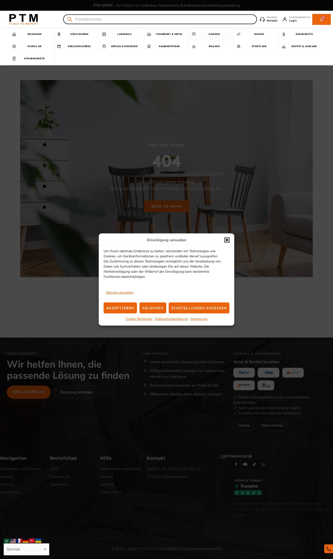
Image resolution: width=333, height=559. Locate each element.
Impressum (198, 319)
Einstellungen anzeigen (199, 308)
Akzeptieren (120, 308)
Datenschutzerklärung (171, 319)
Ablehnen (153, 308)
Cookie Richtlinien (139, 319)
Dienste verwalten (120, 292)
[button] (227, 240)
